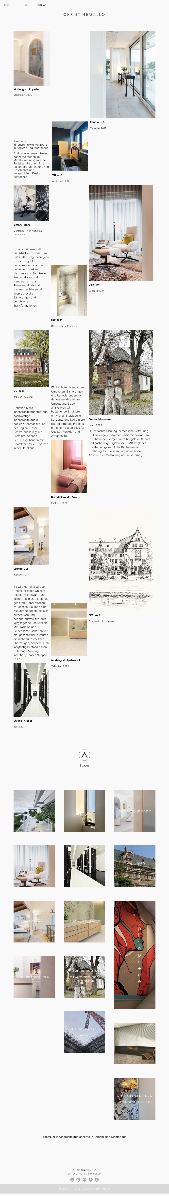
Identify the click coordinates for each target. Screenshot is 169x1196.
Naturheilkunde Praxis (34, 977)
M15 (84, 808)
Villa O (135, 1043)
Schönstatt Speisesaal (84, 921)
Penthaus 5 (34, 811)
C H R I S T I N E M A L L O (134, 1095)
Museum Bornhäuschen (84, 970)
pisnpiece (139, 955)
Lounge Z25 (34, 920)
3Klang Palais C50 (134, 863)
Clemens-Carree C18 (84, 1029)
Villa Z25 (34, 866)
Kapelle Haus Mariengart (134, 811)
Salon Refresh (84, 866)
